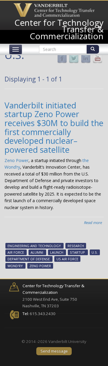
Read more (93, 222)
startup (77, 252)
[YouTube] (97, 58)
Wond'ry (15, 266)
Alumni (37, 252)
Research (76, 246)
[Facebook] (62, 58)
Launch (56, 252)
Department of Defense (29, 259)
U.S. (95, 252)
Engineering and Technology (34, 246)
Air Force (16, 252)
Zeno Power (16, 160)
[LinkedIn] (86, 58)
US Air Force (67, 259)
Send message (54, 351)
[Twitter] (74, 58)
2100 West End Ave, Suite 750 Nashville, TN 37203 (53, 295)
